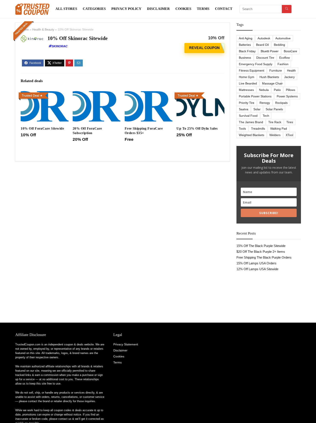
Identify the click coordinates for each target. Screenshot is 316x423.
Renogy (264, 102)
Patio (277, 90)
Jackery (289, 77)
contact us (64, 418)
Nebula (264, 90)
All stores (66, 9)
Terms (203, 9)
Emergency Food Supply (255, 64)
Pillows (290, 90)
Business (245, 57)
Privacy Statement (125, 344)
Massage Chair (272, 83)
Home (25, 29)
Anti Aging (245, 38)
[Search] (286, 9)
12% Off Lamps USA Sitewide (257, 269)
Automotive (283, 38)
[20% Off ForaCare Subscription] (96, 93)
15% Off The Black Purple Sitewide (260, 246)
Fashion (283, 64)
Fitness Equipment (251, 70)
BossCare (290, 51)
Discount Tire (265, 57)
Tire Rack (274, 122)
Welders (275, 135)
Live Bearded (248, 83)
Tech (266, 115)
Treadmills (258, 128)
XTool (289, 135)
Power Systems (287, 96)
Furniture (275, 70)
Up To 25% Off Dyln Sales (197, 128)
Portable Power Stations (255, 96)
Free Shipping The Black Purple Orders (263, 257)
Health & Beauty (43, 29)
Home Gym (246, 77)
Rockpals (281, 102)
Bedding (279, 44)
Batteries (245, 44)
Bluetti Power (270, 51)
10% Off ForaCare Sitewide (42, 128)
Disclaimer (158, 9)
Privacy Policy (126, 9)
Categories (94, 9)
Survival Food (248, 115)
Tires (289, 122)
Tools (242, 128)
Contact (223, 9)
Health (291, 70)
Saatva (243, 109)
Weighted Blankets (251, 135)
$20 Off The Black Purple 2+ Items (260, 251)
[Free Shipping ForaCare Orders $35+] (148, 93)
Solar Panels (274, 109)
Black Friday (247, 51)
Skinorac (59, 46)
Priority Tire (246, 102)
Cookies (183, 9)
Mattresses (246, 90)
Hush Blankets (269, 77)
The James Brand (251, 122)
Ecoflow (284, 57)
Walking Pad (278, 128)
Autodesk (264, 38)
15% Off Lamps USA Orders (256, 263)
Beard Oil (262, 44)
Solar (257, 109)
